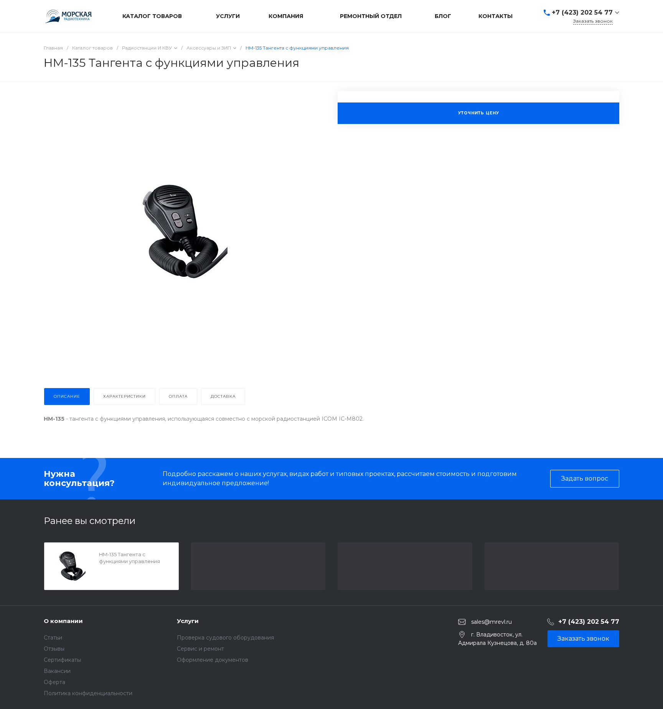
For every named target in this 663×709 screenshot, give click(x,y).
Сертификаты (62, 659)
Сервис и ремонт (200, 648)
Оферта (54, 682)
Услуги (188, 621)
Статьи (53, 637)
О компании (63, 621)
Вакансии (57, 671)
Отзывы (54, 648)
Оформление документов (212, 659)
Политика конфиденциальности (88, 693)
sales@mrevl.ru (491, 621)
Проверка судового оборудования (225, 637)
